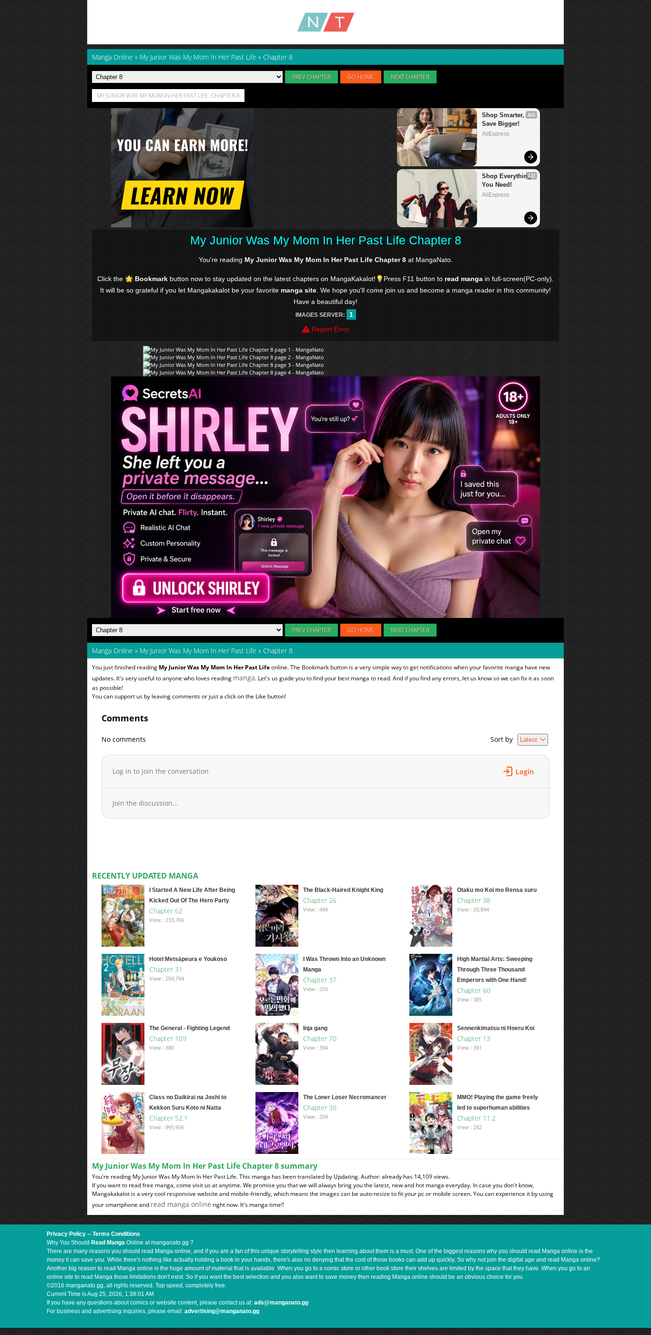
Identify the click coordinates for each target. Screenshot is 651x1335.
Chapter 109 (167, 1038)
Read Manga (108, 1242)
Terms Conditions (116, 1234)
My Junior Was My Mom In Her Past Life (198, 650)
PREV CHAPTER (311, 77)
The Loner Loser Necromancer (345, 1097)
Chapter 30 (319, 1107)
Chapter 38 (473, 900)
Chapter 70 (319, 1038)
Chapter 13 (473, 1038)
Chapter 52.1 (168, 1118)
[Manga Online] (325, 22)
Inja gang (315, 1028)
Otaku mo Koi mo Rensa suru (497, 890)
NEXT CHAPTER (410, 77)
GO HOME (360, 77)
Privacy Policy (66, 1234)
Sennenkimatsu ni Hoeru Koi (495, 1028)
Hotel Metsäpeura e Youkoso (188, 959)
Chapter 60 (473, 990)
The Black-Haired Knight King (343, 890)
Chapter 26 (319, 900)
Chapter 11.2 (476, 1118)
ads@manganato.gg (281, 1302)
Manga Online (112, 650)
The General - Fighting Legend (189, 1028)
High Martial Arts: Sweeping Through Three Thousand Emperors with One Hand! (494, 969)
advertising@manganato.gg (221, 1311)
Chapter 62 (166, 910)
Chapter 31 (166, 969)
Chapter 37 (319, 979)
